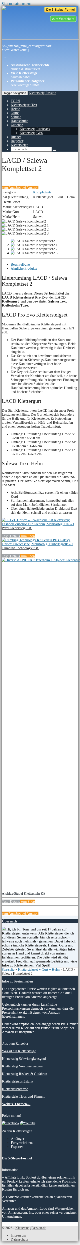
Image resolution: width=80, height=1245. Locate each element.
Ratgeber (17, 141)
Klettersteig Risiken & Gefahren (24, 1074)
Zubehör (17, 125)
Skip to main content (16, 4)
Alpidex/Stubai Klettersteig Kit (24, 893)
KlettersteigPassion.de (30, 1228)
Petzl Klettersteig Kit (17, 528)
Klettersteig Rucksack (35, 129)
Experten (17, 1147)
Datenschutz (19, 1239)
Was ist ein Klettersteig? (19, 1051)
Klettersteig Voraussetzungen (22, 1066)
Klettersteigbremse (15, 1089)
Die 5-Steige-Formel (60, 9)
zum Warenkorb (63, 18)
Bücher (16, 137)
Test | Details (11, 536)
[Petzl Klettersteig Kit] (40, 524)
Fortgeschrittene (22, 1143)
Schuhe (16, 117)
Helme (15, 109)
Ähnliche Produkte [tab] (24, 268)
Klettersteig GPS (31, 133)
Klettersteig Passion (42, 93)
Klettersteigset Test (24, 105)
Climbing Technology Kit (20, 548)
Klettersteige (19, 145)
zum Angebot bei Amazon (20, 187)
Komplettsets (42, 192)
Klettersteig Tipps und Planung (23, 1096)
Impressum (18, 1235)
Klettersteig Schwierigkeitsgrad (24, 1059)
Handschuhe (19, 121)
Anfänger (17, 1139)
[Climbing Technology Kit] (40, 544)
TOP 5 (15, 101)
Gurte (15, 113)
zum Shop (27, 536)
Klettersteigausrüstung (17, 1081)
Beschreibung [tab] (20, 264)
